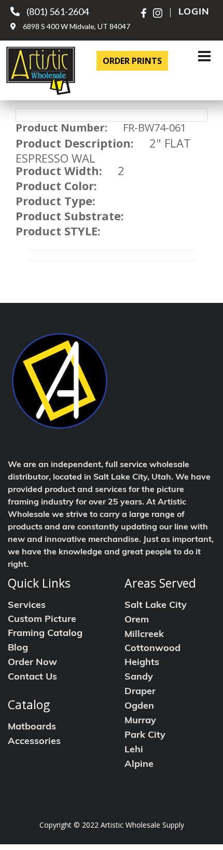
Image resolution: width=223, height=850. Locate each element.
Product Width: (59, 170)
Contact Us (32, 677)
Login (194, 12)
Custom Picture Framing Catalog (45, 627)
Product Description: (75, 143)
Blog (18, 648)
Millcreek (144, 635)
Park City (144, 735)
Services (27, 605)
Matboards (32, 727)
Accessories (34, 742)
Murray (140, 721)
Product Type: (55, 200)
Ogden (139, 706)
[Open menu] (204, 56)
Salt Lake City (155, 605)
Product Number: (61, 128)
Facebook (145, 13)
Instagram (157, 13)
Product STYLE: (58, 230)
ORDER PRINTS (132, 61)
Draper (140, 692)
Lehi (133, 750)
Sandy (138, 677)
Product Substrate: (70, 215)
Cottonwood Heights (152, 656)
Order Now (32, 663)
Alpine (139, 764)
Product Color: (56, 185)
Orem (136, 620)
